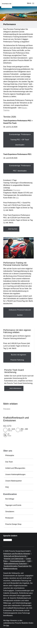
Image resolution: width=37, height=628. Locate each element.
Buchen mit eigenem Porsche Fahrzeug (18, 357)
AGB (29, 561)
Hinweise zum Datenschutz (14, 558)
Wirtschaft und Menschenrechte (15, 556)
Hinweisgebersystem (17, 561)
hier (17, 198)
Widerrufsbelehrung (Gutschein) (15, 563)
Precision (16, 190)
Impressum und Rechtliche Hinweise (16, 553)
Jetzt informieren (15, 388)
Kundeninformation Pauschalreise (16, 566)
